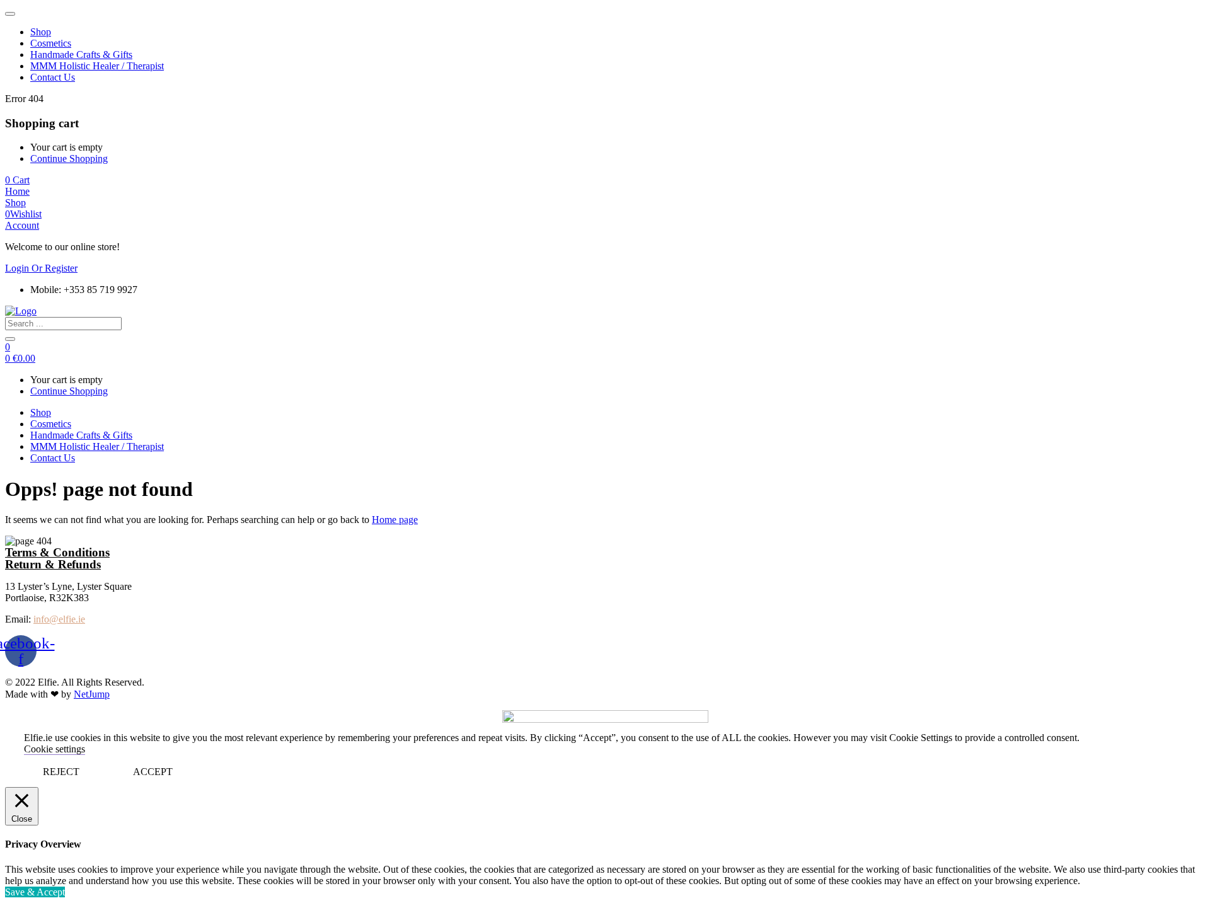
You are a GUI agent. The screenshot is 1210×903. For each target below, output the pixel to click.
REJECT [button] (61, 771)
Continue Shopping (69, 158)
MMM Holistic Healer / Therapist (97, 65)
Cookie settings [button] (54, 749)
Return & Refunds (53, 564)
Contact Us (52, 77)
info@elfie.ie (59, 619)
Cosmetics (50, 43)
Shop (40, 31)
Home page (395, 519)
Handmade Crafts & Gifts (81, 54)
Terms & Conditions (57, 552)
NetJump (92, 694)
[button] (17, 180)
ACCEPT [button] (153, 771)
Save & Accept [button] (35, 892)
